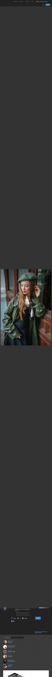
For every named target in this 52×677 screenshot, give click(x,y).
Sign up (47, 4)
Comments (7, 637)
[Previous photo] (1, 296)
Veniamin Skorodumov (12, 645)
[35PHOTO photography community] (7, 2)
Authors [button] (21, 1)
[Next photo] (50, 296)
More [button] (33, 1)
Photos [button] (15, 1)
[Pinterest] (13, 621)
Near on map (15, 637)
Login (43, 4)
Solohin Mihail (10, 664)
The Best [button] (27, 1)
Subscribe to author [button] (38, 618)
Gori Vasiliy (10, 650)
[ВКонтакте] (12, 621)
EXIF (21, 637)
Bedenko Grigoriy (11, 640)
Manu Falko (10, 655)
